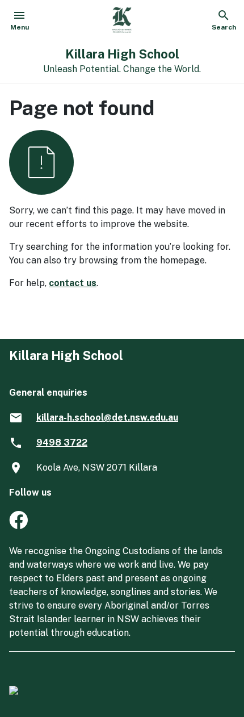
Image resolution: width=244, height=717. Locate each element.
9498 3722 (61, 442)
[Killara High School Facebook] (18, 526)
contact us (72, 283)
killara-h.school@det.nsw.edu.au (107, 417)
